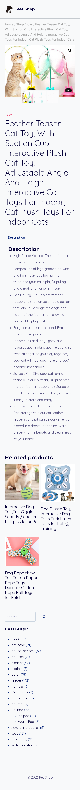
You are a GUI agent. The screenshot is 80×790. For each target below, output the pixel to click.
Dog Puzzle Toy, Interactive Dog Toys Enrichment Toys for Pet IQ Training (57, 518)
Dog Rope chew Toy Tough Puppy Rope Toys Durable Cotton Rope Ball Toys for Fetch (21, 585)
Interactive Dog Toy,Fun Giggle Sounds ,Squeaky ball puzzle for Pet (22, 514)
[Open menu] (71, 9)
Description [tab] (16, 237)
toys (10, 115)
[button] (69, 50)
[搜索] (44, 617)
